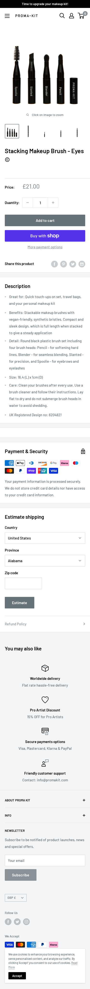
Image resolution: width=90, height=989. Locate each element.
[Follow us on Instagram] (26, 921)
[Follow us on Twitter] (17, 921)
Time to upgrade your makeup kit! (45, 4)
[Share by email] (81, 263)
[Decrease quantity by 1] (28, 203)
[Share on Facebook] (54, 263)
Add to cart (45, 220)
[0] (81, 16)
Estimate (19, 602)
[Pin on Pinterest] (63, 263)
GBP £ (11, 898)
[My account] (71, 15)
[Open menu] (7, 16)
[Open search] (62, 15)
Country (11, 527)
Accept (17, 976)
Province (12, 550)
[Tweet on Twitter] (72, 263)
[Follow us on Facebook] (8, 921)
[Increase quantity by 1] (53, 203)
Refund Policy (15, 624)
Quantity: (12, 202)
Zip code (11, 573)
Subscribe (20, 875)
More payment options (45, 247)
